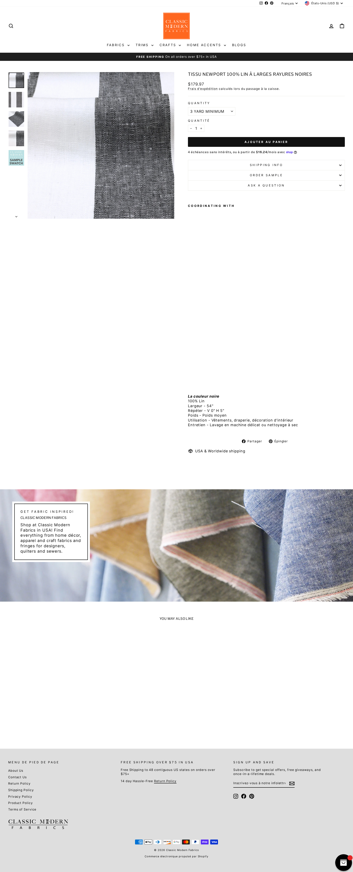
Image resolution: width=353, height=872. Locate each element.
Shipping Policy (21, 790)
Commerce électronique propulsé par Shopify (176, 856)
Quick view (49, 706)
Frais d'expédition (203, 89)
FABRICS (116, 45)
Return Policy (19, 783)
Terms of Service (22, 809)
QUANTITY (199, 103)
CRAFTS (169, 45)
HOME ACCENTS (205, 45)
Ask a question (266, 185)
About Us (15, 771)
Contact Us (17, 777)
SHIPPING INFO (266, 165)
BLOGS (239, 45)
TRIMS (143, 45)
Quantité (199, 120)
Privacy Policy (20, 796)
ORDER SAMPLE (266, 175)
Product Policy (20, 803)
